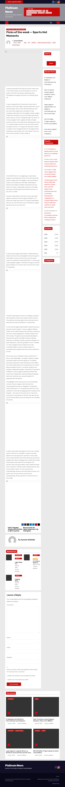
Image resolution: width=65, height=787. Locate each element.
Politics (35, 559)
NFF (47, 10)
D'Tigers (43, 730)
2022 (45, 249)
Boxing (36, 699)
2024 (45, 242)
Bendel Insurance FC (32, 12)
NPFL (44, 10)
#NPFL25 (34, 42)
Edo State (29, 14)
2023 (45, 245)
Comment (10, 605)
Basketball (37, 730)
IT (44, 149)
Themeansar (10, 780)
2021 (45, 253)
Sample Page (55, 783)
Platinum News (14, 765)
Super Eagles (41, 12)
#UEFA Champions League (44, 42)
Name (8, 637)
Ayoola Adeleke (18, 40)
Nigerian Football (21, 29)
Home (57, 776)
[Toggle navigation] (51, 22)
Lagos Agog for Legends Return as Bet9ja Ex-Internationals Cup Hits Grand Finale (50, 109)
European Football (11, 29)
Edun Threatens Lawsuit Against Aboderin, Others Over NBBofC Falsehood (49, 94)
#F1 (29, 42)
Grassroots (18, 555)
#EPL (25, 42)
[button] (54, 22)
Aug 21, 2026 (36, 564)
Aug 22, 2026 (11, 755)
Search (47, 54)
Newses (28, 779)
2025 (45, 238)
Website (9, 657)
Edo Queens (48, 12)
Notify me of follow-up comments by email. (21, 676)
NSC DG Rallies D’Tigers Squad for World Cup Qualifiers (50, 121)
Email (8, 647)
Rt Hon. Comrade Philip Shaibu (34, 10)
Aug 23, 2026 (39, 723)
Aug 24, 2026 (12, 723)
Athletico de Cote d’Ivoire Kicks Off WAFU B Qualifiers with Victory (48, 779)
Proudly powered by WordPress (13, 779)
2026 (45, 234)
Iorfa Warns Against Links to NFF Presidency (50, 131)
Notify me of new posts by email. (18, 680)
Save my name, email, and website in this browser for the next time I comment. (22, 671)
